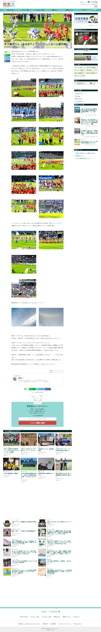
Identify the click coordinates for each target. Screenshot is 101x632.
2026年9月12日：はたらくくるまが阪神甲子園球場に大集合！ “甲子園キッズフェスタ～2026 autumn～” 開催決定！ (24, 572)
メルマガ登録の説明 (38, 415)
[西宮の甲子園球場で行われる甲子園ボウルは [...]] (63, 439)
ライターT (42, 453)
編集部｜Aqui (24, 453)
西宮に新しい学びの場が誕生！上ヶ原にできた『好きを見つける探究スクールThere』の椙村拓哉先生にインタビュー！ (89, 121)
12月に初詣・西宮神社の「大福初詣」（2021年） (59, 561)
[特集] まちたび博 (15, 529)
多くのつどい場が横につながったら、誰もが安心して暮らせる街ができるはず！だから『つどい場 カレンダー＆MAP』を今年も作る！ (24, 552)
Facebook (79, 98)
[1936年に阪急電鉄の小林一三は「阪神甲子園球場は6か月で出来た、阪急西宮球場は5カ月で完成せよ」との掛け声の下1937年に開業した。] (46, 439)
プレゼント (84, 10)
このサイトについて (85, 4)
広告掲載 (53, 623)
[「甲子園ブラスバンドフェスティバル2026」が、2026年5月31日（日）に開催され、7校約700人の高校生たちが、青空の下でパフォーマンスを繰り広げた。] (7, 542)
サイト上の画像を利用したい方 (82, 158)
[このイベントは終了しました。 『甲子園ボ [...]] (7, 523)
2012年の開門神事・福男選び (11, 473)
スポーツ (7, 12)
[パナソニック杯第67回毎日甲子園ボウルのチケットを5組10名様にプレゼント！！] (29, 439)
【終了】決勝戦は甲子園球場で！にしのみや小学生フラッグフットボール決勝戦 (11, 450)
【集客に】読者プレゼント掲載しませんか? (85, 153)
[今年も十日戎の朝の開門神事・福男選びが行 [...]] (11, 464)
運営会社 (45, 623)
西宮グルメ (55, 10)
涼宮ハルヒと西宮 (50, 529)
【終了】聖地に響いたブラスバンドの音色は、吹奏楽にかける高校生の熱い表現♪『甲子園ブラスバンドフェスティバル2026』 (24, 542)
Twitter (78, 96)
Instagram (79, 101)
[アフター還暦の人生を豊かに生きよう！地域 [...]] (42, 552)
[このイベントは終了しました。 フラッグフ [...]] (11, 439)
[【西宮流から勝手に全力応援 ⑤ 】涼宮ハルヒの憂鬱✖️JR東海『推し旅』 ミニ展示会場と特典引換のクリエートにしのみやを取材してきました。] (42, 532)
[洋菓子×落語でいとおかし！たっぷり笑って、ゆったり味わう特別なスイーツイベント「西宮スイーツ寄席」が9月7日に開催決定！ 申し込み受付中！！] (42, 572)
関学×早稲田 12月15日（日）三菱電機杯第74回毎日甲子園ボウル (63, 475)
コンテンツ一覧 (55, 611)
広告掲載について (93, 25)
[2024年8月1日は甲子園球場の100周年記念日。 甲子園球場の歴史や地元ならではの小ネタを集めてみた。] (29, 464)
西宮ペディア (69, 10)
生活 (82, 118)
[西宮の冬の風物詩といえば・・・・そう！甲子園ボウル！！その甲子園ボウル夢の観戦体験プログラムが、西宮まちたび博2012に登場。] (7, 532)
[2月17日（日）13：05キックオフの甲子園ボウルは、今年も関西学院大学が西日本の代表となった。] (42, 523)
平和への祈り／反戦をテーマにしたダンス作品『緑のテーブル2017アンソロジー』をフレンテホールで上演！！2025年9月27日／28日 (59, 542)
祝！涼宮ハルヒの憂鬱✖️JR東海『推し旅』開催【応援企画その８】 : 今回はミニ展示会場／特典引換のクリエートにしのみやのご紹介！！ (59, 532)
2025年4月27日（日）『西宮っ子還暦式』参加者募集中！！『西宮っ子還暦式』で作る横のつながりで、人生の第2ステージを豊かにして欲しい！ (59, 552)
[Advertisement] (48, 4)
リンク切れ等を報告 (38, 392)
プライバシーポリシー (65, 623)
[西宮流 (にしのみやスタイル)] (3, 12)
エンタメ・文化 (40, 10)
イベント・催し (25, 10)
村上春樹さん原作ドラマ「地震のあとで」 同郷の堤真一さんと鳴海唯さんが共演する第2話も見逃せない (89, 132)
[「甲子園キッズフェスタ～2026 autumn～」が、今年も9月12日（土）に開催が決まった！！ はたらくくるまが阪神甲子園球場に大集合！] (7, 572)
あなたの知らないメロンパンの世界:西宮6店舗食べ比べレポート (89, 142)
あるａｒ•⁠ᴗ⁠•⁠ (95, 144)
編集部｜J (19, 47)
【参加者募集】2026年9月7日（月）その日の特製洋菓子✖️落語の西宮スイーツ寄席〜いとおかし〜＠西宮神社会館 (59, 572)
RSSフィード (80, 93)
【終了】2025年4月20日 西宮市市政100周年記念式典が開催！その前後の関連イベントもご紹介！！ (89, 111)
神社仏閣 (49, 559)
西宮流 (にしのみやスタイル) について (29, 623)
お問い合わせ (95, 4)
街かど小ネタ (10, 10)
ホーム (45, 611)
